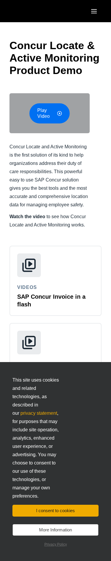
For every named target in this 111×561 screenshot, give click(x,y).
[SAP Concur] (36, 11)
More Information (55, 529)
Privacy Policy (55, 544)
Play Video (43, 113)
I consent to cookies (55, 510)
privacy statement (38, 413)
